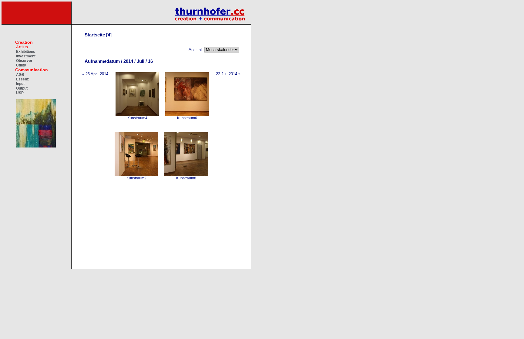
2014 (128, 61)
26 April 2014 (97, 74)
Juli (140, 61)
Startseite (95, 34)
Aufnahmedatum (102, 61)
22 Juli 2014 (226, 74)
